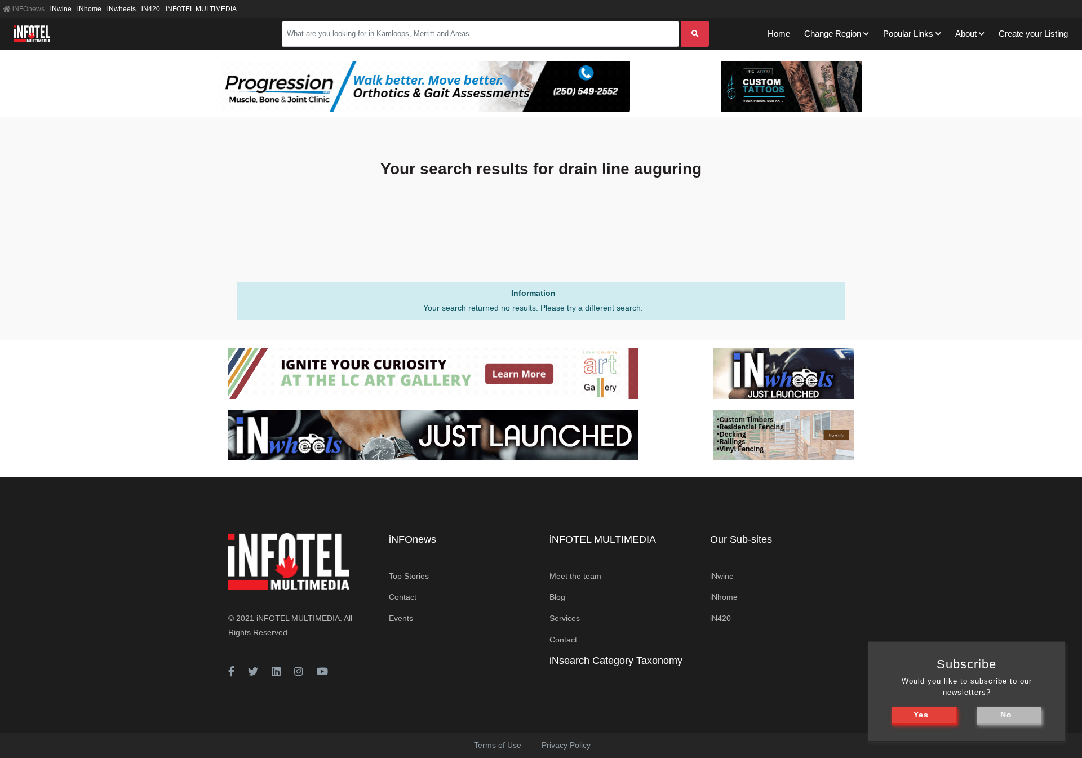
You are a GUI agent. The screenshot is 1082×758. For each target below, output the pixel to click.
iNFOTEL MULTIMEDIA (201, 9)
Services (564, 618)
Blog (557, 596)
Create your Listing (1033, 33)
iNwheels (121, 9)
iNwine (61, 9)
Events (401, 618)
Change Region (832, 33)
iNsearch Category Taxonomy (615, 660)
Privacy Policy (566, 745)
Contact (402, 596)
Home (779, 33)
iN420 (150, 9)
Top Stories (409, 575)
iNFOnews (28, 9)
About (966, 33)
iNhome (89, 9)
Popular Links (908, 33)
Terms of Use (497, 745)
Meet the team (575, 575)
